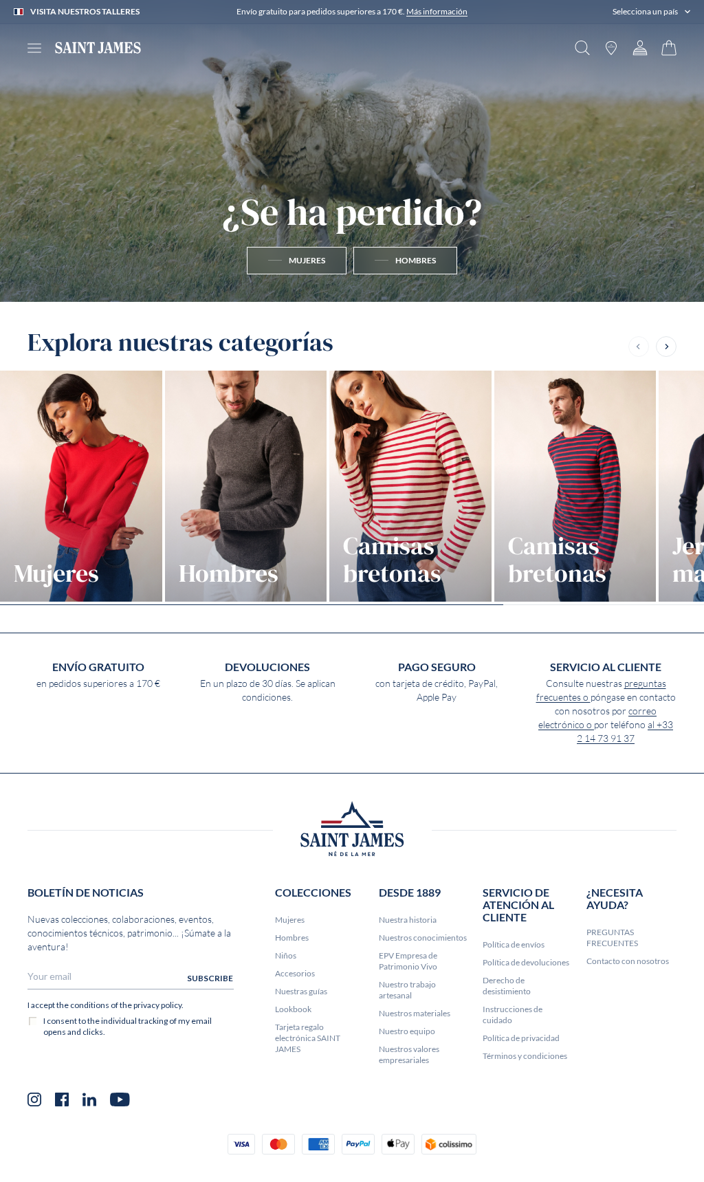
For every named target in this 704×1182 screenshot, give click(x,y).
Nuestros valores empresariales (409, 1054)
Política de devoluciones (526, 962)
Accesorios (295, 973)
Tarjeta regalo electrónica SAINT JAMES (307, 1037)
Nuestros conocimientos (423, 937)
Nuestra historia (408, 919)
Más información (437, 11)
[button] (651, 12)
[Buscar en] (582, 48)
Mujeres (290, 919)
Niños (285, 955)
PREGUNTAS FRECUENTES (612, 938)
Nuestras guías (301, 991)
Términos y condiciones (525, 1055)
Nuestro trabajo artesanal (407, 990)
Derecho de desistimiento (507, 986)
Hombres (292, 937)
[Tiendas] (611, 48)
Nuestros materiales (414, 1013)
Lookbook (293, 1009)
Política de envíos (513, 944)
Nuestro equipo (407, 1031)
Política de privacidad (521, 1037)
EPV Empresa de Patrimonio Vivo (408, 961)
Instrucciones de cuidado (512, 1015)
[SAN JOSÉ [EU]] (98, 48)
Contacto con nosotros (627, 960)
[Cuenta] (640, 48)
